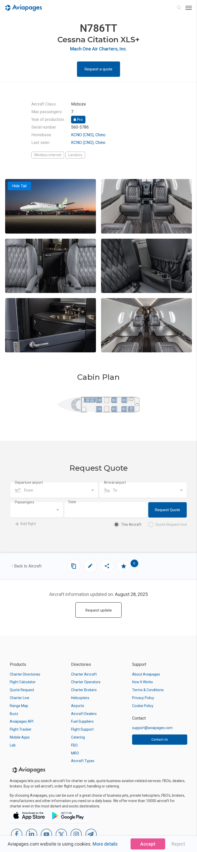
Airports (77, 706)
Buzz (14, 714)
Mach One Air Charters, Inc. (98, 48)
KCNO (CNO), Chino (88, 134)
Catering (78, 737)
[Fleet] (73, 566)
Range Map (19, 706)
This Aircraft (131, 524)
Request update (98, 610)
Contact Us (159, 739)
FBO (74, 745)
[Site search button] (179, 7)
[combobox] (54, 490)
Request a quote (98, 69)
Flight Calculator (23, 682)
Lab (13, 745)
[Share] (107, 566)
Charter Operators (86, 682)
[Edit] (90, 566)
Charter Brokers (84, 690)
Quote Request (22, 690)
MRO (75, 753)
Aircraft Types (82, 761)
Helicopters (80, 698)
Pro (79, 119)
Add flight (28, 524)
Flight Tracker (21, 729)
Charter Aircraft (84, 674)
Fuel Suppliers (82, 721)
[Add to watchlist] (123, 566)
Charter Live (19, 698)
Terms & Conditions (148, 690)
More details (105, 844)
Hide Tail (19, 186)
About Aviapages (146, 674)
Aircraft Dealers (84, 714)
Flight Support (82, 729)
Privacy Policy (143, 698)
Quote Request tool (171, 524)
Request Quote (167, 510)
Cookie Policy (142, 706)
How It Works (142, 682)
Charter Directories (25, 674)
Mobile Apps (20, 737)
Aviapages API (21, 721)
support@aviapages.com (152, 728)
